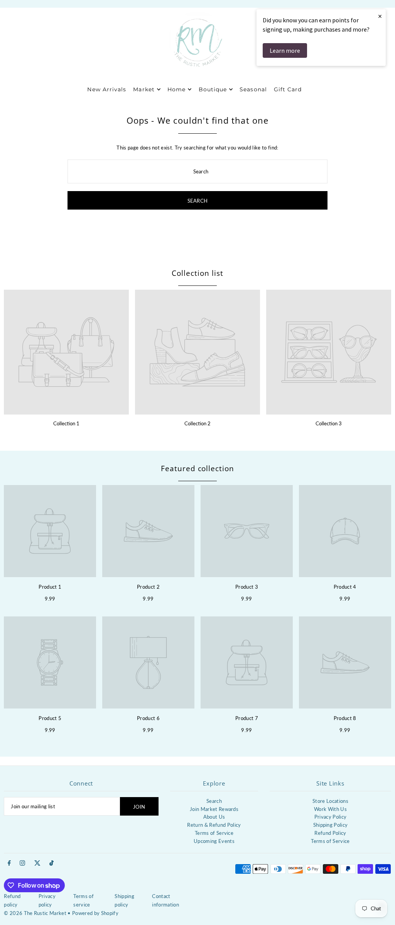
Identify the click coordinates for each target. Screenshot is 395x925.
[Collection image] (66, 352)
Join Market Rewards (214, 809)
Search (214, 801)
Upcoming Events (214, 841)
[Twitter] (37, 863)
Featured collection (197, 468)
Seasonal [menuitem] (253, 89)
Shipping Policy (330, 825)
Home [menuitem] (176, 89)
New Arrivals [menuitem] (106, 89)
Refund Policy (330, 833)
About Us (214, 817)
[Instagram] (22, 863)
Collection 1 (66, 423)
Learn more (285, 50)
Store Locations (330, 801)
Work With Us (330, 809)
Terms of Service (214, 833)
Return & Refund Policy (214, 825)
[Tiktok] (51, 863)
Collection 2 (197, 423)
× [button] (380, 16)
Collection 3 (329, 423)
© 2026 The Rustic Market (35, 913)
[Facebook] (9, 863)
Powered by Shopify (95, 913)
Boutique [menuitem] (213, 89)
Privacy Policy (330, 817)
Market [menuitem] (143, 89)
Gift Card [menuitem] (288, 89)
